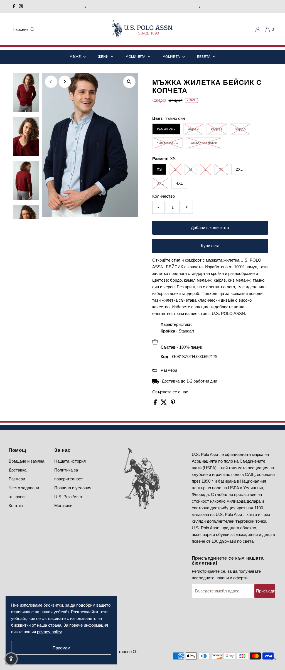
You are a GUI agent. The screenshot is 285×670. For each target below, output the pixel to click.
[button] (11, 659)
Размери (169, 370)
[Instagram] (21, 6)
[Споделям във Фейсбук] (156, 403)
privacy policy (49, 631)
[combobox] (20, 29)
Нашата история (70, 461)
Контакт (16, 505)
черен (193, 129)
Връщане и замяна (26, 461)
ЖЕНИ (104, 57)
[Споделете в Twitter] (164, 403)
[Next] (199, 7)
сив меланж (167, 143)
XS (159, 169)
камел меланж (203, 143)
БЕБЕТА (204, 57)
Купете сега (210, 245)
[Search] (32, 29)
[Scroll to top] (273, 658)
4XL (179, 183)
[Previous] (85, 7)
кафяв (216, 129)
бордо (240, 129)
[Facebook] (13, 6)
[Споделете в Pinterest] (173, 403)
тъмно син (166, 129)
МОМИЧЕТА (136, 57)
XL (221, 169)
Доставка (17, 470)
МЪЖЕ (76, 57)
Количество (163, 196)
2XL (239, 169)
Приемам (61, 648)
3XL (160, 183)
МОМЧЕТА (172, 57)
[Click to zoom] (129, 82)
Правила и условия (72, 487)
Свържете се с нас (170, 392)
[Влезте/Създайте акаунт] (257, 29)
